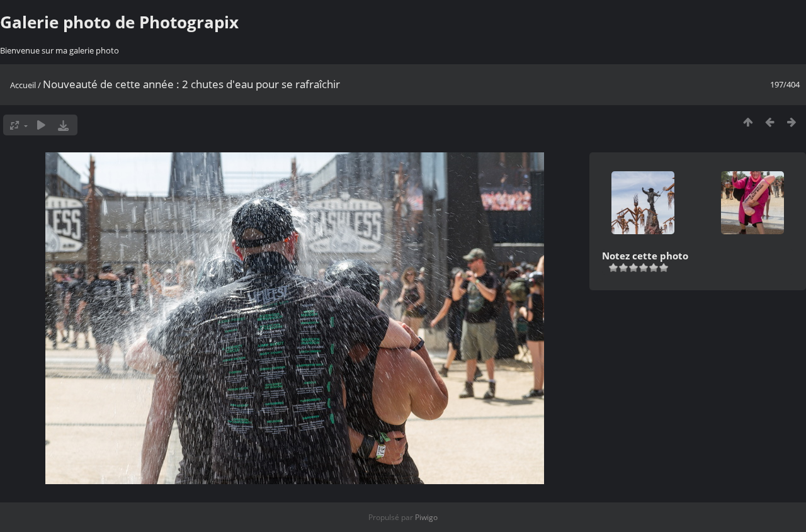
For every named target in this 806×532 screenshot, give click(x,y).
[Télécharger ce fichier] (63, 125)
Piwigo (426, 517)
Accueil (23, 85)
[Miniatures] (748, 122)
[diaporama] (41, 125)
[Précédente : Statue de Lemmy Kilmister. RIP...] (770, 122)
